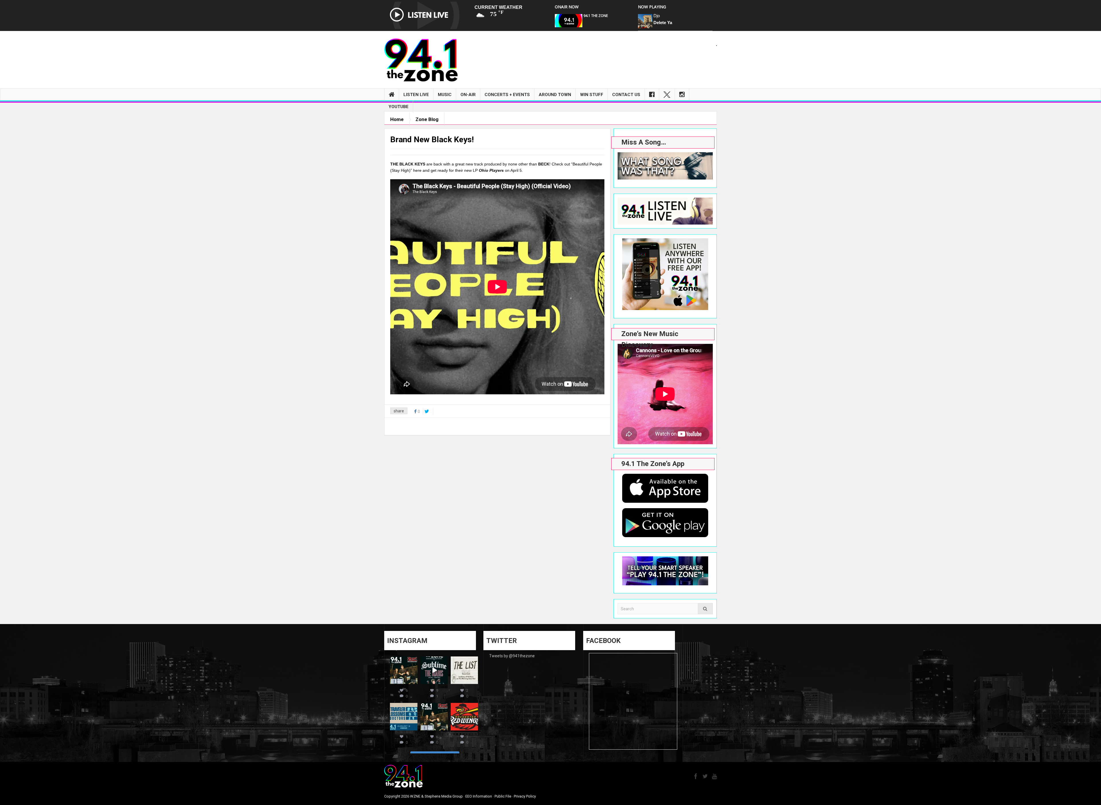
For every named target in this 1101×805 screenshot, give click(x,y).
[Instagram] (682, 95)
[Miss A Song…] (665, 166)
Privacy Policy (525, 796)
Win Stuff (591, 94)
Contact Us (626, 94)
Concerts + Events (507, 94)
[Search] (705, 608)
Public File (503, 796)
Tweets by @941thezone (512, 656)
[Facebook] (652, 95)
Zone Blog (426, 119)
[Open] (403, 670)
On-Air (468, 94)
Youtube (399, 106)
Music (445, 94)
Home (397, 119)
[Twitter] (667, 95)
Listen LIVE (416, 94)
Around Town (555, 94)
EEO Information (478, 796)
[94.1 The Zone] (421, 59)
